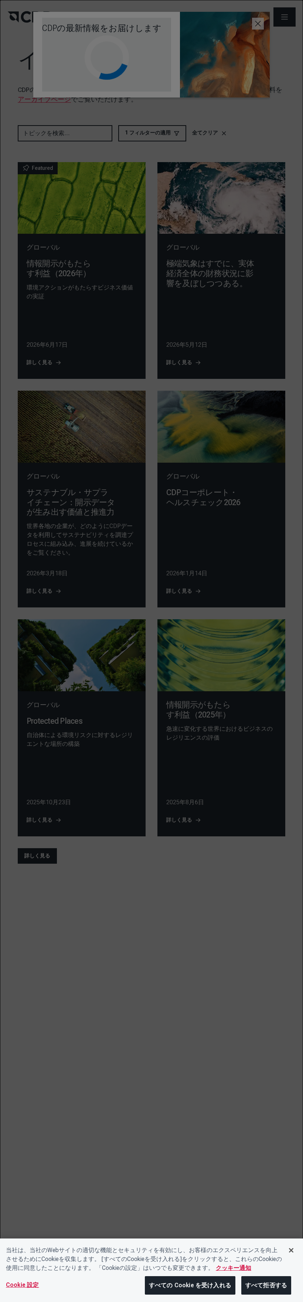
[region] (151, 1270)
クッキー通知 (233, 1267)
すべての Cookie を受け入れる (190, 1285)
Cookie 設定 (22, 1284)
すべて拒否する (266, 1285)
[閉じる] (291, 1250)
